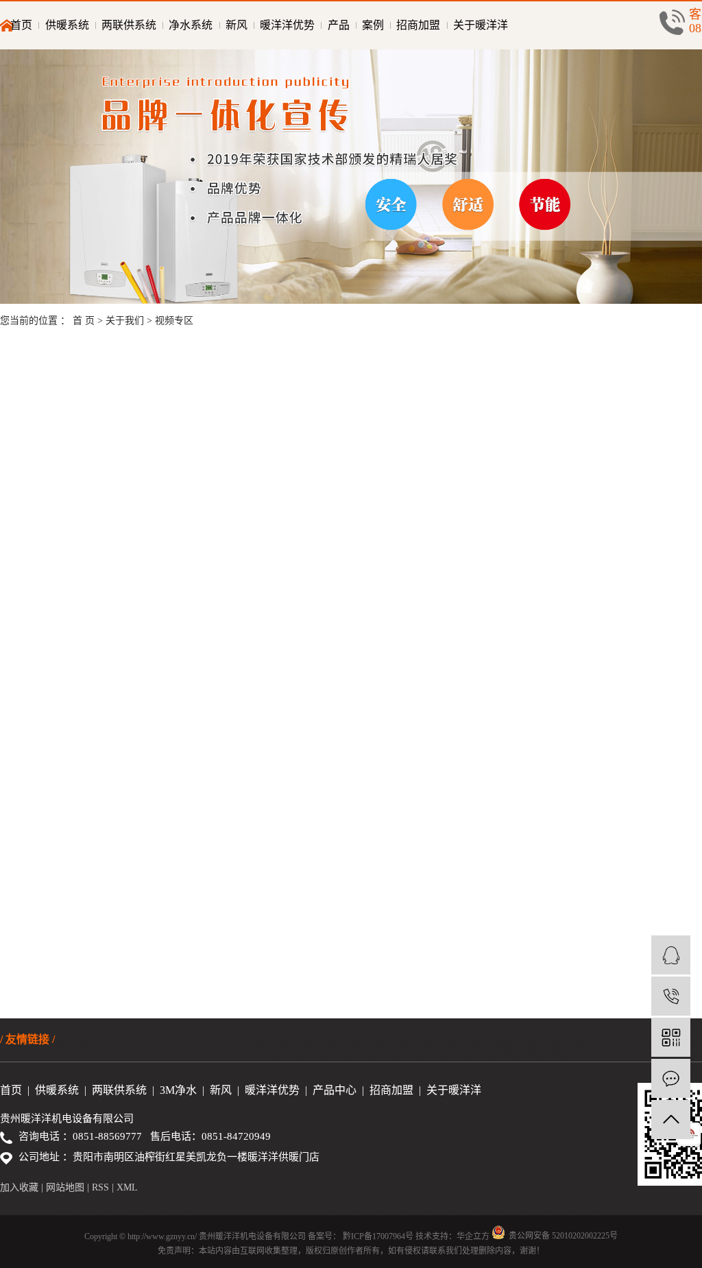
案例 (373, 25)
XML (127, 1187)
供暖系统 (67, 25)
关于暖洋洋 (480, 25)
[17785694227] (670, 996)
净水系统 (191, 25)
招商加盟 (418, 25)
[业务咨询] (670, 954)
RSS (100, 1187)
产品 (339, 25)
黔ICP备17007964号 (378, 1236)
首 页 (84, 320)
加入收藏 (19, 1187)
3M (167, 1090)
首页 (21, 25)
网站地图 (66, 1187)
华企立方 (473, 1236)
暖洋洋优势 (287, 25)
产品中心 (334, 1090)
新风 (236, 25)
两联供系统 (128, 25)
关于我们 (126, 320)
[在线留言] (670, 1078)
